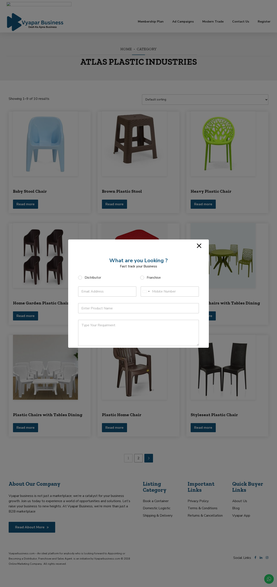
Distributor (93, 277)
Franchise (154, 277)
